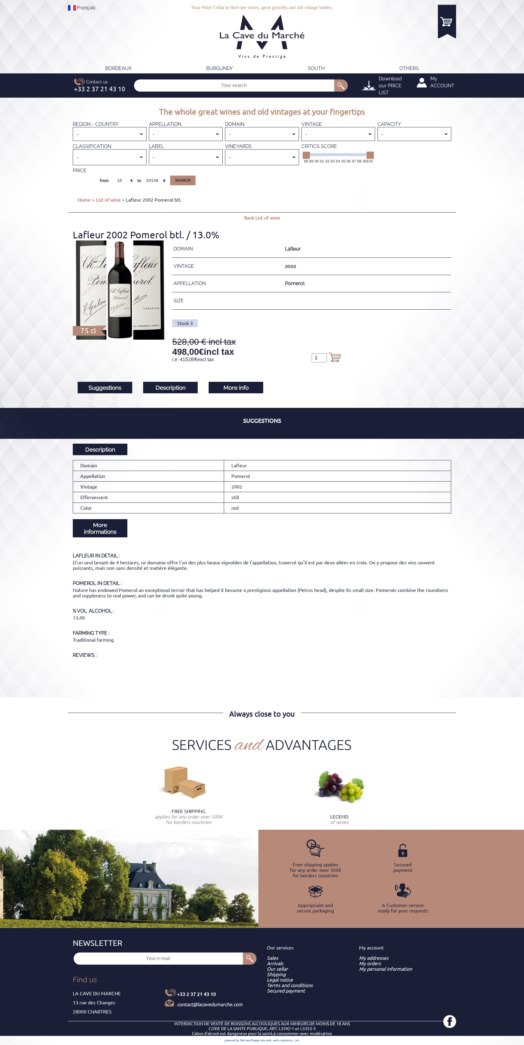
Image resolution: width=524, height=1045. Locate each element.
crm (296, 1040)
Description (171, 387)
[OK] (341, 85)
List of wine (108, 200)
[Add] (335, 357)
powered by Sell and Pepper (242, 1040)
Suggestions (105, 387)
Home (84, 200)
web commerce (283, 1040)
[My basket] (447, 21)
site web (266, 1040)
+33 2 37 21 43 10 (196, 994)
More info (236, 387)
